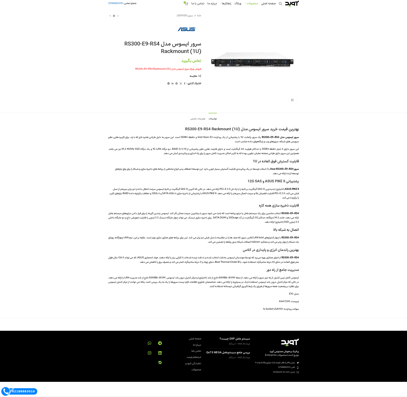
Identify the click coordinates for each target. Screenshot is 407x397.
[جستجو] (280, 3)
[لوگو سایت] (292, 4)
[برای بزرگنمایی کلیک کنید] (292, 100)
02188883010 (115, 4)
